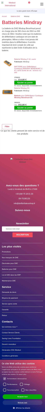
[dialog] (22, 386)
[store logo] (8, 4)
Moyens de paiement (10, 298)
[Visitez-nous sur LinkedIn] (22, 215)
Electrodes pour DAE (10, 263)
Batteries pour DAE (9, 269)
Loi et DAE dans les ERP (11, 275)
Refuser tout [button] (22, 403)
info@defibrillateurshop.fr (24, 203)
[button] (22, 407)
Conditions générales (10, 356)
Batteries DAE (15, 16)
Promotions (6, 252)
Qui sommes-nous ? (9, 327)
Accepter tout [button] (22, 397)
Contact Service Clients (11, 333)
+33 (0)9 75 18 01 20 (24, 194)
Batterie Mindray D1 (21, 88)
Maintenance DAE (9, 281)
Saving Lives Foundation (11, 338)
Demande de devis (9, 292)
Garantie (5, 310)
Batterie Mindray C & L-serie (25, 59)
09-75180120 (24, 199)
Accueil (4, 16)
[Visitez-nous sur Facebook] (15, 215)
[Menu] (42, 4)
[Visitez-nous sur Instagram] (29, 215)
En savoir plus (21, 374)
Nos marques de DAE (10, 257)
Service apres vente (9, 304)
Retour (4, 315)
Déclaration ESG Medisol (11, 350)
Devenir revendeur (9, 344)
